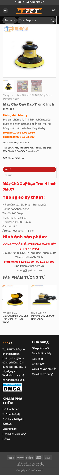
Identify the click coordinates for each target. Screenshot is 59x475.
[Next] (51, 51)
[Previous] (8, 51)
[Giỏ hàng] (53, 10)
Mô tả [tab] (7, 169)
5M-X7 (11, 148)
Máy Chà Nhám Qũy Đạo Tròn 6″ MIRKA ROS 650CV (15, 319)
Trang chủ (8, 95)
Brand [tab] (8, 175)
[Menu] (5, 10)
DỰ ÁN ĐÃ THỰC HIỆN (29, 463)
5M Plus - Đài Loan (14, 158)
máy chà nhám (22, 148)
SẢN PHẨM (22, 95)
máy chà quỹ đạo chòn (40, 148)
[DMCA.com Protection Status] (12, 387)
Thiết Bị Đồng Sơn (41, 95)
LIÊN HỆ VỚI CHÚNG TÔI (30, 465)
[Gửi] (52, 20)
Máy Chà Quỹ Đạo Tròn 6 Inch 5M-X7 (21, 151)
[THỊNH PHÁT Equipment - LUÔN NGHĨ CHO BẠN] (29, 10)
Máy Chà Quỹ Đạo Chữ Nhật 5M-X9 (43, 317)
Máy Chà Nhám (11, 99)
